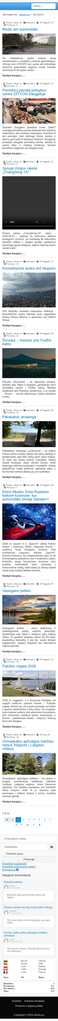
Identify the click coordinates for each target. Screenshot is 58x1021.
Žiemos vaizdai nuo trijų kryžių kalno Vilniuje (28, 907)
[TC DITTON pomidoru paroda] (29, 110)
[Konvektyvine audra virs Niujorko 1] (29, 290)
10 (27, 825)
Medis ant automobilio (20, 29)
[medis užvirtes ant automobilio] (29, 43)
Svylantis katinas (13, 882)
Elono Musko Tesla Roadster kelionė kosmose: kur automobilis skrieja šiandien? (25, 495)
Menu (5, 6)
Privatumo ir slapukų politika (29, 1006)
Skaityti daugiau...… (14, 75)
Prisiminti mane (14, 853)
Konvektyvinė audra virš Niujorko (29, 268)
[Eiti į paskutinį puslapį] (39, 824)
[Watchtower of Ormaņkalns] (29, 764)
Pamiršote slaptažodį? (14, 864)
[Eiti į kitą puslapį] (33, 824)
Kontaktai (16, 1001)
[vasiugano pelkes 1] (29, 610)
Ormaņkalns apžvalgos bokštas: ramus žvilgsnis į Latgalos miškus (28, 745)
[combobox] (43, 6)
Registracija (9, 870)
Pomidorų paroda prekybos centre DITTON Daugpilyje (24, 92)
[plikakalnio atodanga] (29, 434)
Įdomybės (30, 22)
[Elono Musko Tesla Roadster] (29, 521)
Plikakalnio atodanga (19, 417)
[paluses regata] (29, 683)
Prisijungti (29, 859)
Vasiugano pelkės (16, 591)
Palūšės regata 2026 (19, 666)
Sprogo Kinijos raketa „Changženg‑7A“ (19, 170)
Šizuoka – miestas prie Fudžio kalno (26, 342)
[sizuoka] (29, 363)
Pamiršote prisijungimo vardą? (19, 866)
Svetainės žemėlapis (34, 1001)
